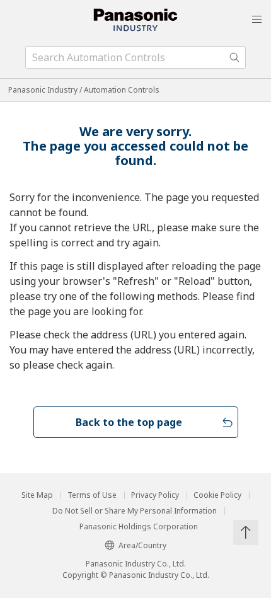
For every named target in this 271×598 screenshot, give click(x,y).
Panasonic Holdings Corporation (138, 527)
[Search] (234, 57)
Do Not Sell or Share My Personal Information (134, 511)
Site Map (37, 495)
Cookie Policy (217, 495)
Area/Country (142, 545)
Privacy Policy (155, 495)
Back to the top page (129, 422)
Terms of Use (92, 495)
